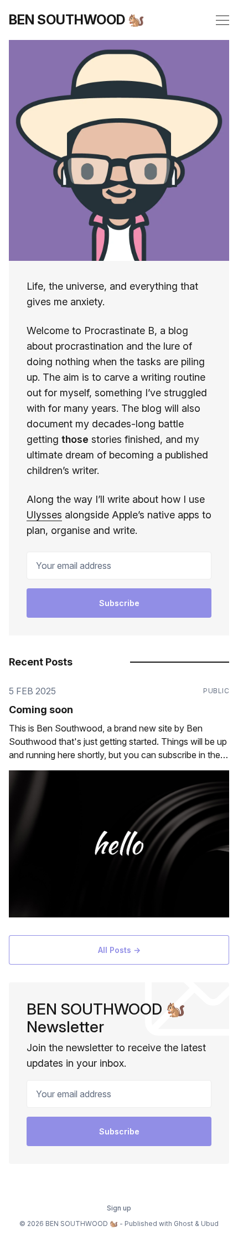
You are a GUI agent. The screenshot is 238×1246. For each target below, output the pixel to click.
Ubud (210, 1223)
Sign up (119, 1208)
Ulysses (44, 515)
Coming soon (41, 709)
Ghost (183, 1223)
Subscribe (119, 603)
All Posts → (119, 950)
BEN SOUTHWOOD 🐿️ (76, 20)
